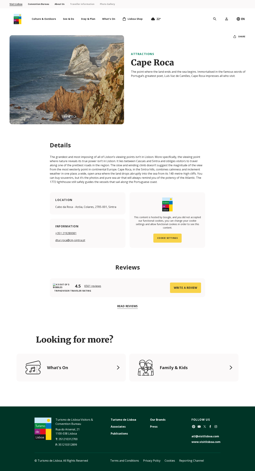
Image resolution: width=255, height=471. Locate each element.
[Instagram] (216, 426)
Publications (119, 433)
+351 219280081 (65, 233)
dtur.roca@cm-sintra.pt (70, 240)
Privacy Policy (151, 460)
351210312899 (67, 445)
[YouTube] (199, 426)
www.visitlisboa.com (206, 442)
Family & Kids (174, 367)
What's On (57, 367)
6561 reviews (92, 286)
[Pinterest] (194, 426)
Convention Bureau (38, 4)
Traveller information (82, 4)
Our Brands (157, 420)
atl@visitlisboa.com (205, 436)
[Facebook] (210, 426)
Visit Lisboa (16, 4)
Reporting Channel (191, 460)
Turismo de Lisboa (123, 420)
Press (154, 426)
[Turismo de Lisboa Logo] (17, 19)
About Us (60, 4)
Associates (118, 426)
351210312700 (68, 439)
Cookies (170, 460)
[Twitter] (205, 426)
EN (243, 19)
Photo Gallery (107, 4)
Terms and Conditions (124, 460)
